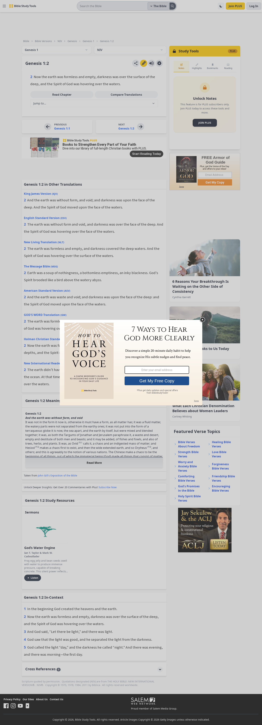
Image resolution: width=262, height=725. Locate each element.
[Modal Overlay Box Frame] (131, 362)
